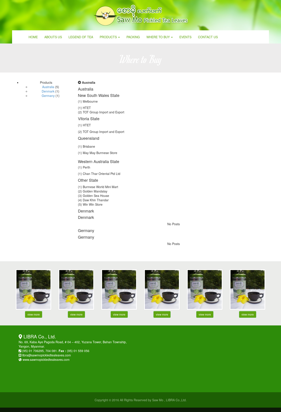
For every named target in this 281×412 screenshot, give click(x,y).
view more (33, 314)
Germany (48, 95)
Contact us (208, 37)
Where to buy (158, 37)
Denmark (48, 91)
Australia (48, 87)
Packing (133, 37)
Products (109, 37)
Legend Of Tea (80, 37)
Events (185, 37)
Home (33, 37)
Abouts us (53, 37)
